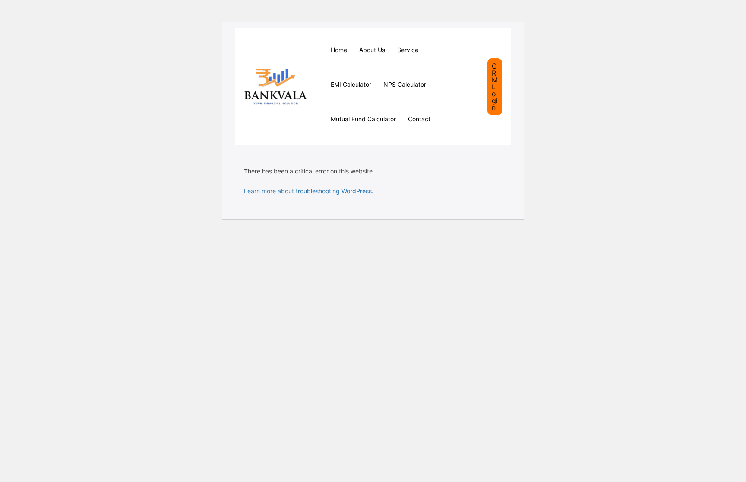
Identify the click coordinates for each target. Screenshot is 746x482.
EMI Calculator (351, 84)
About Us (372, 50)
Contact (419, 119)
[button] (494, 86)
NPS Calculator (404, 84)
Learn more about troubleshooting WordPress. (308, 191)
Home (339, 50)
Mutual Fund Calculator (363, 119)
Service (407, 50)
